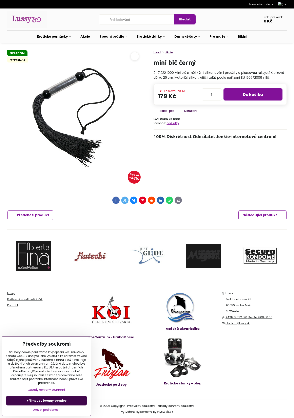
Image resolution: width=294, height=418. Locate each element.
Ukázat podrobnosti (46, 410)
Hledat (185, 19)
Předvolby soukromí (141, 406)
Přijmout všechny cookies (46, 401)
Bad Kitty (173, 123)
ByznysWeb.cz (163, 412)
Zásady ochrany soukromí (175, 406)
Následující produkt (259, 215)
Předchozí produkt (33, 215)
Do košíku (253, 94)
